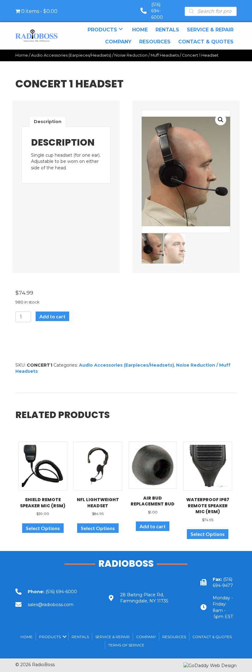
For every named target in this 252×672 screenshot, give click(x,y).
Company (146, 636)
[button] (120, 29)
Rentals (80, 636)
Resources (174, 636)
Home (21, 55)
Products (50, 636)
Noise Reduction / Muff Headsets (146, 55)
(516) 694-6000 (157, 11)
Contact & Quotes (212, 636)
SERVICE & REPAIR (112, 636)
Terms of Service (126, 645)
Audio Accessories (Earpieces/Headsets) (71, 55)
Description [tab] (47, 121)
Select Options (43, 528)
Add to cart (52, 316)
